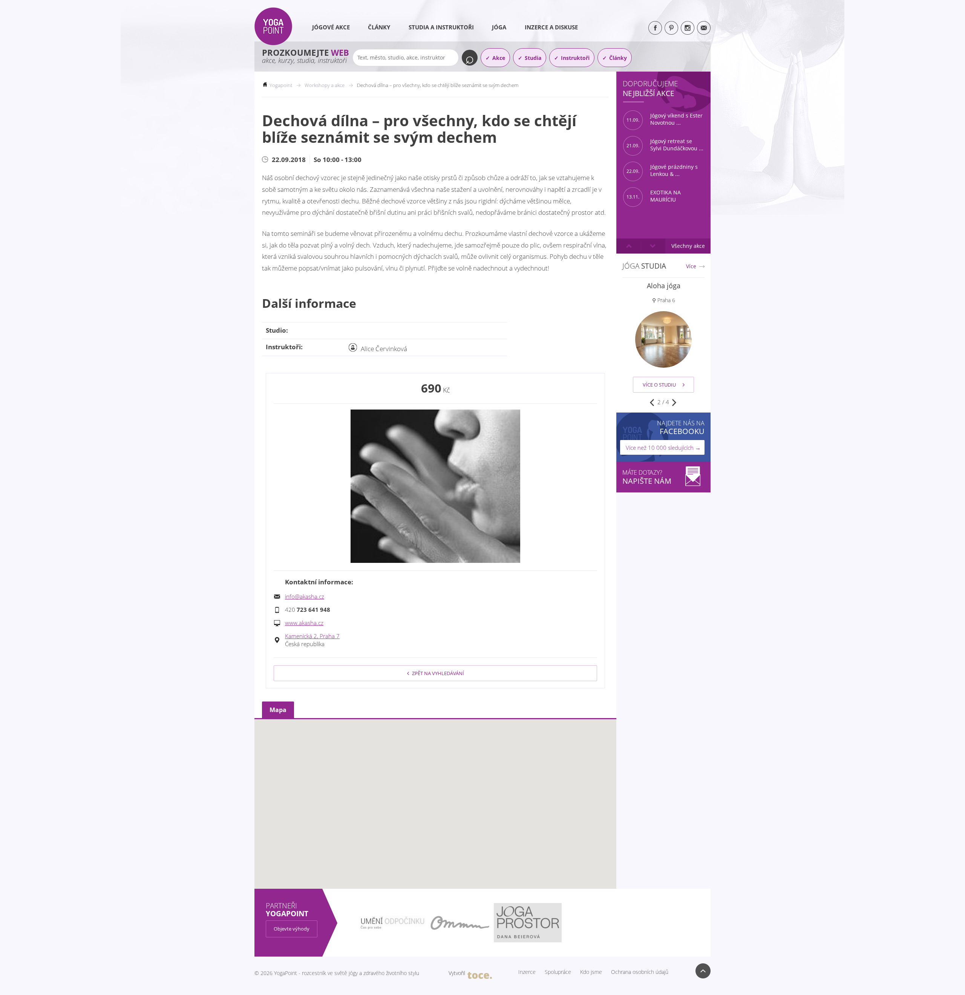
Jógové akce (331, 27)
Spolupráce (558, 972)
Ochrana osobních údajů (639, 972)
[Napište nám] (704, 28)
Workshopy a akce (325, 85)
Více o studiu (659, 384)
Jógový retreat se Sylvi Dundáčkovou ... (664, 145)
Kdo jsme (591, 972)
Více (691, 266)
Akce (498, 57)
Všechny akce (688, 245)
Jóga (499, 27)
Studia (533, 57)
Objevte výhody (291, 928)
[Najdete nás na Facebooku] (655, 28)
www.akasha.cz (304, 623)
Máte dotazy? (646, 477)
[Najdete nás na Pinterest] (671, 28)
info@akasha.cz (304, 596)
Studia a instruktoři (441, 27)
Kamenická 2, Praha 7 (312, 636)
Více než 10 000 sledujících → (663, 447)
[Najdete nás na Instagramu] (687, 28)
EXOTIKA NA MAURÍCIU (653, 196)
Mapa (278, 710)
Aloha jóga (663, 285)
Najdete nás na (681, 427)
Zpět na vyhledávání (438, 673)
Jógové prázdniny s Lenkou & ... (662, 170)
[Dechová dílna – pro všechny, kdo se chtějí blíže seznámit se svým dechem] (435, 486)
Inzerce (527, 972)
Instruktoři (575, 57)
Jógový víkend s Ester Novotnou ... (664, 119)
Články (379, 27)
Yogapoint (281, 85)
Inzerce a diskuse (551, 27)
